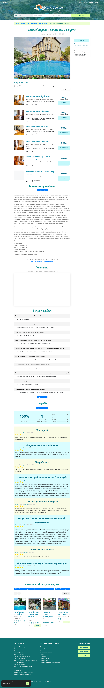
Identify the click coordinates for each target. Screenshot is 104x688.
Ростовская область (19, 664)
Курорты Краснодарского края (22, 647)
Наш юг (17, 23)
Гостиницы (43, 656)
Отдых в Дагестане (19, 654)
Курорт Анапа (25, 23)
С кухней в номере (62, 589)
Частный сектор (44, 648)
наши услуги (84, 647)
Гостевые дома (42, 23)
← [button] (15, 593)
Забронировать (63, 102)
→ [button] (18, 593)
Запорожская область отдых (22, 656)
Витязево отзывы (45, 658)
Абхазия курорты (19, 662)
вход (84, 655)
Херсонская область (19, 658)
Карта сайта (17, 670)
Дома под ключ (44, 650)
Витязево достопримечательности (50, 662)
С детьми (29, 589)
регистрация (84, 651)
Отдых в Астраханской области (23, 666)
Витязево (34, 23)
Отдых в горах (18, 648)
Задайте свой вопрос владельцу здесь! (42, 261)
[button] (69, 56)
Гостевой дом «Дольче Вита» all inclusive (34, 614)
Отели (42, 654)
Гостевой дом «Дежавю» (19, 613)
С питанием (49, 589)
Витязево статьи (44, 660)
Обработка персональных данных (23, 672)
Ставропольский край (20, 650)
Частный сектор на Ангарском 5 (48, 614)
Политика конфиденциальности (10, 684)
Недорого (39, 589)
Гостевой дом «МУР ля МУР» (64, 613)
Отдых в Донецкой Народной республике (25, 660)
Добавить (94, 2)
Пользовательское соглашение (22, 674)
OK (27, 683)
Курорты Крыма (18, 652)
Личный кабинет (82, 2)
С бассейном (19, 589)
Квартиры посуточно (46, 652)
